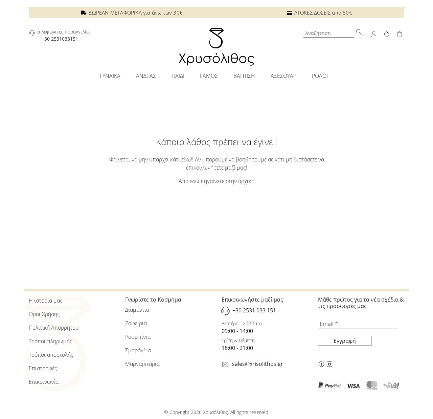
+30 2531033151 (60, 39)
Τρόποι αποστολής (51, 354)
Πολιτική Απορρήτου (54, 327)
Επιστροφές (43, 368)
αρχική (246, 181)
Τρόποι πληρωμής (50, 341)
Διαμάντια (137, 309)
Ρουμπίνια (138, 336)
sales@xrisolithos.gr (257, 364)
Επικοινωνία (44, 381)
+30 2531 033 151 (254, 310)
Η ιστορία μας (46, 300)
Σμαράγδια (138, 350)
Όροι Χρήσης (44, 314)
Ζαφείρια (136, 323)
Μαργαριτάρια (142, 364)
